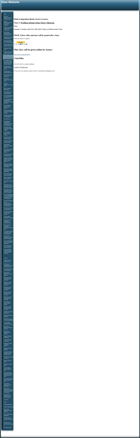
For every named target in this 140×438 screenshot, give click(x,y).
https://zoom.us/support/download (22, 54)
